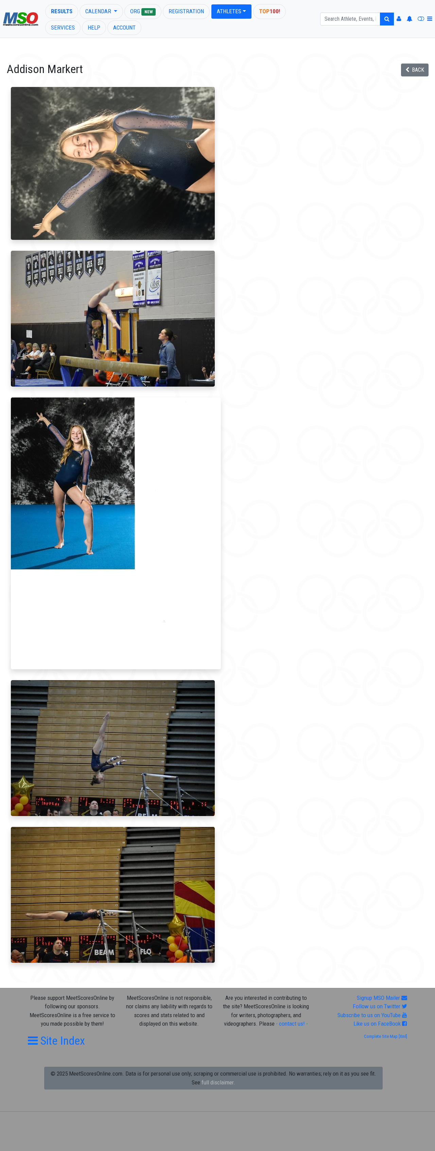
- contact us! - (292, 1023)
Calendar (98, 11)
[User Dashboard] (399, 19)
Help (94, 27)
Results (61, 11)
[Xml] (402, 1036)
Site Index (61, 1040)
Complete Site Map (381, 1036)
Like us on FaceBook (377, 1023)
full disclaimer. (218, 1082)
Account (124, 27)
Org (141, 11)
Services (63, 27)
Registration (186, 11)
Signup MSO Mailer (379, 997)
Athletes (229, 11)
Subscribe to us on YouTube (369, 1015)
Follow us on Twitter (377, 1006)
